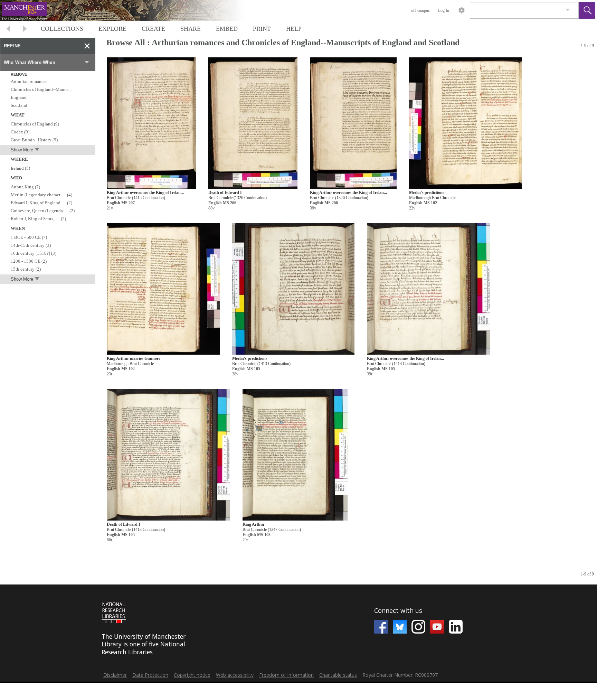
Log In (443, 10)
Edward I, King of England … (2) (41, 202)
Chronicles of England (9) (35, 124)
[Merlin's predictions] (465, 123)
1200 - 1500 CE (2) (29, 261)
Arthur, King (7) (25, 186)
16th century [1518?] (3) (33, 253)
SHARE (190, 28)
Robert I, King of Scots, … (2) (38, 218)
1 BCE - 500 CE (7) (29, 237)
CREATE (153, 28)
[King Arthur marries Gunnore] (163, 289)
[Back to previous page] (8, 29)
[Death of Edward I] (252, 123)
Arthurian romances (29, 81)
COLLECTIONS (62, 28)
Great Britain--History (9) (34, 139)
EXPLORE (112, 28)
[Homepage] (130, 10)
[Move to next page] (25, 29)
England (19, 97)
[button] (587, 10)
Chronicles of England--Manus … (42, 89)
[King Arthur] (295, 455)
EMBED (227, 28)
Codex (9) (20, 131)
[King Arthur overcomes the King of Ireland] (151, 123)
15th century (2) (26, 269)
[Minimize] (87, 46)
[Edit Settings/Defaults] (461, 10)
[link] (567, 10)
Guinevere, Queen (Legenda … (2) (43, 210)
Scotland (19, 105)
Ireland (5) (20, 168)
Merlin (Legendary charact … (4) (41, 194)
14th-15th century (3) (31, 245)
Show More (22, 149)
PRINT (262, 28)
